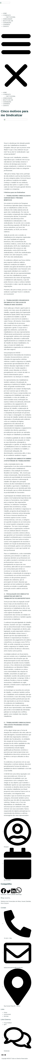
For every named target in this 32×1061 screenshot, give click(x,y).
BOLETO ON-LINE (8, 21)
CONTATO (6, 26)
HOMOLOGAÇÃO (7, 19)
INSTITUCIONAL (10, 17)
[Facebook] (2, 1055)
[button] (16, 59)
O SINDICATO (7, 15)
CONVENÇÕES (7, 22)
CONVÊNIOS (6, 24)
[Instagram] (3, 1055)
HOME (5, 13)
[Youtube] (5, 1055)
